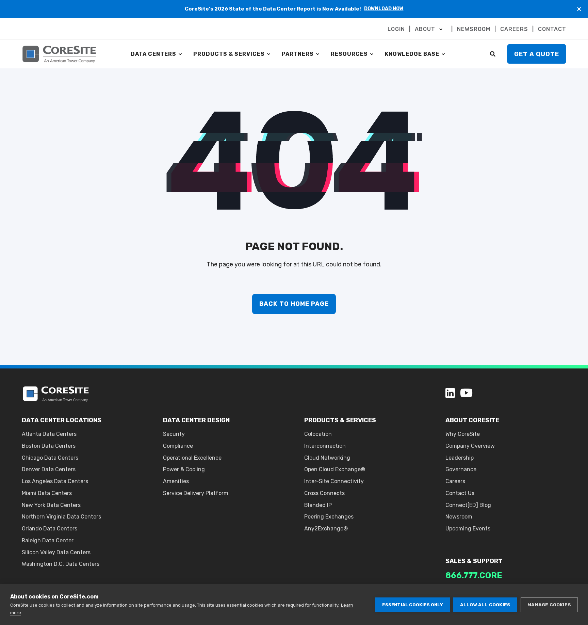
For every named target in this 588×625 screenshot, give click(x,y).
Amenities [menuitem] (176, 481)
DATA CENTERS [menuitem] (153, 54)
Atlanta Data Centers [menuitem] (49, 434)
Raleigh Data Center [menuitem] (48, 540)
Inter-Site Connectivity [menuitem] (334, 481)
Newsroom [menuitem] (458, 516)
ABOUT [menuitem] (425, 29)
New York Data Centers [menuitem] (51, 505)
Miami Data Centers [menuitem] (47, 493)
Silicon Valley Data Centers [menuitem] (56, 552)
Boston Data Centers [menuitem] (49, 446)
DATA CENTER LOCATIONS (61, 420)
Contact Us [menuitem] (459, 493)
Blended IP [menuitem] (318, 505)
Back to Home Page (294, 304)
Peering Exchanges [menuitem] (329, 516)
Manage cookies (549, 604)
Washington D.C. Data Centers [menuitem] (60, 564)
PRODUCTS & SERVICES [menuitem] (229, 54)
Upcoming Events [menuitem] (467, 528)
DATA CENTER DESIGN (196, 420)
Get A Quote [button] (536, 53)
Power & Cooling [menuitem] (184, 469)
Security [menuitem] (174, 434)
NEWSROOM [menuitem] (473, 29)
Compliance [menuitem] (178, 446)
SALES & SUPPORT (474, 561)
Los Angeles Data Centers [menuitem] (55, 481)
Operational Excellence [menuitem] (192, 458)
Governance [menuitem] (460, 469)
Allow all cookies (485, 604)
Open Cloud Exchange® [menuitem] (334, 469)
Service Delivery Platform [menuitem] (195, 493)
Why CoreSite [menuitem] (462, 434)
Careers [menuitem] (455, 481)
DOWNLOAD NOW (384, 9)
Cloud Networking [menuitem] (327, 458)
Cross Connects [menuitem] (324, 493)
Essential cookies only (412, 604)
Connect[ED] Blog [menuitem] (468, 505)
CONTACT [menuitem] (552, 29)
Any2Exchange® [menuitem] (326, 528)
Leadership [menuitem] (459, 458)
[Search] (493, 53)
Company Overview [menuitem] (470, 446)
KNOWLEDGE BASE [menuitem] (412, 54)
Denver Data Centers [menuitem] (49, 469)
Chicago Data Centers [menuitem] (50, 458)
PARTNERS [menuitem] (298, 54)
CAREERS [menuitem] (514, 29)
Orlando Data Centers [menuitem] (49, 528)
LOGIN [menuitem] (396, 29)
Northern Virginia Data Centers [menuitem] (61, 516)
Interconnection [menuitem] (325, 446)
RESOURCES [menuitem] (349, 54)
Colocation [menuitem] (318, 434)
